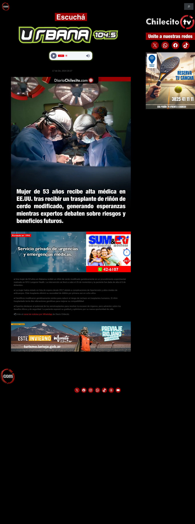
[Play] (53, 55)
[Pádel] (170, 108)
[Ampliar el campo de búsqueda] (188, 6)
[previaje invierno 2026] (71, 351)
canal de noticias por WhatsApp (38, 314)
